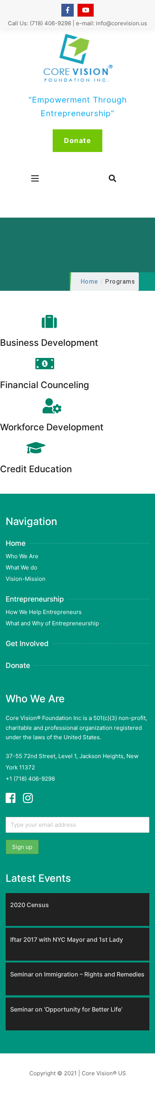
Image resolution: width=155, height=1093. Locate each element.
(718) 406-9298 (50, 23)
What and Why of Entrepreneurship (52, 623)
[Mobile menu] (35, 178)
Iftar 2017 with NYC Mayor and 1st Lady (66, 939)
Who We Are (22, 556)
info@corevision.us (121, 23)
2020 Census (29, 905)
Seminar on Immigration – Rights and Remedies (77, 974)
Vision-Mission (26, 578)
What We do (21, 567)
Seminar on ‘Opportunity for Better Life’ (66, 1009)
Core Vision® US (104, 1073)
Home (90, 281)
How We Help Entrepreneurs (44, 612)
